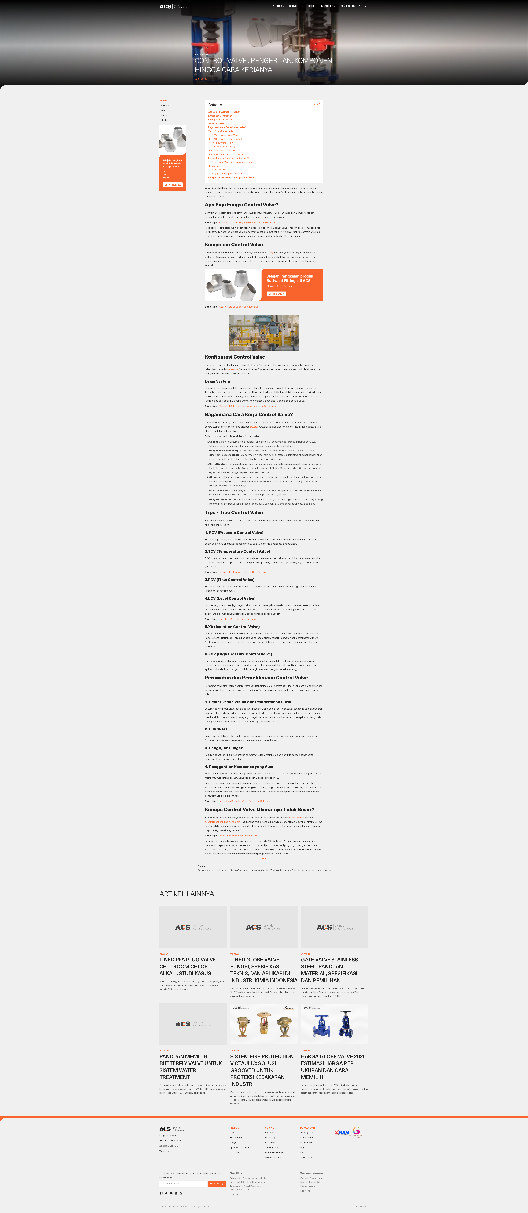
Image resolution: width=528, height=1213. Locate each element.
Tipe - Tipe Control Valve (221, 131)
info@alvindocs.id (168, 1136)
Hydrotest (270, 1133)
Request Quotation (353, 6)
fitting (271, 253)
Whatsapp (164, 115)
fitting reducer (296, 818)
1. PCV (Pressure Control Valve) (224, 135)
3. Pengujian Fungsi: (218, 170)
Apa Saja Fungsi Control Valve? (224, 112)
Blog (311, 6)
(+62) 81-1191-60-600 (170, 1141)
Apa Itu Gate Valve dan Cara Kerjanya (238, 307)
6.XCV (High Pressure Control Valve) (226, 154)
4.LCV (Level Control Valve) (222, 147)
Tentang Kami (327, 6)
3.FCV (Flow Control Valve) (221, 143)
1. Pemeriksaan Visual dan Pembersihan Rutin (230, 162)
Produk (205, 55)
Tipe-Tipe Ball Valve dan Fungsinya (237, 619)
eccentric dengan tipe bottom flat (222, 822)
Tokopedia (164, 1151)
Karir (302, 1152)
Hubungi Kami (307, 1143)
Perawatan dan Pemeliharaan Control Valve (230, 158)
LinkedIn (163, 120)
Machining (270, 1138)
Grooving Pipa (271, 1147)
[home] (173, 6)
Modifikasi (270, 1143)
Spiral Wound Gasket (240, 1147)
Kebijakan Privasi (361, 1207)
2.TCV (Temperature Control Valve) (225, 139)
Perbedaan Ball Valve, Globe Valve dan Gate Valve (245, 801)
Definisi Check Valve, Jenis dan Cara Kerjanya (243, 572)
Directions (235, 1195)
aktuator (253, 427)
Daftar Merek (306, 1138)
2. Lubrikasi (214, 166)
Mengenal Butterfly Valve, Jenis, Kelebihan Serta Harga (248, 406)
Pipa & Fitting (236, 1138)
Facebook (164, 105)
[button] (278, 6)
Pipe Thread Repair (274, 1152)
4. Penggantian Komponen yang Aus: (226, 174)
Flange (233, 1143)
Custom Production (274, 1157)
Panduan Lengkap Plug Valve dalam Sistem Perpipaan (247, 222)
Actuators (234, 1152)
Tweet (162, 110)
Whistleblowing (307, 1157)
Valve (232, 1133)
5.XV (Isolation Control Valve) (223, 151)
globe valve (232, 369)
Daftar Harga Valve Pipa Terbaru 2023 (239, 836)
